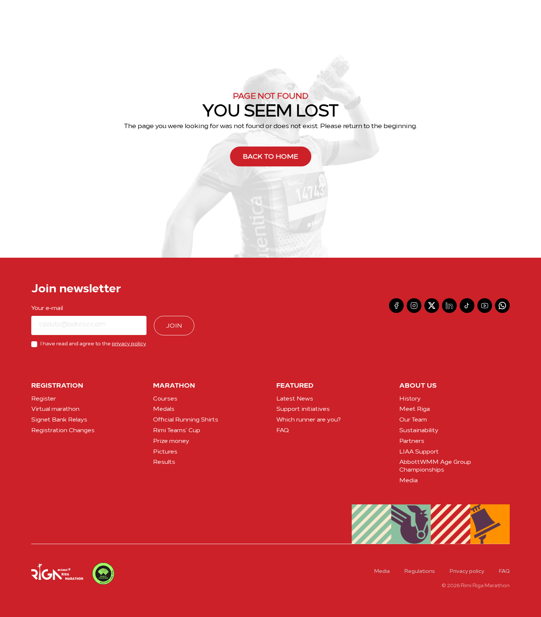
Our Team (413, 420)
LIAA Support (419, 452)
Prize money (171, 441)
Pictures (165, 452)
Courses (165, 399)
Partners (411, 441)
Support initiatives (303, 409)
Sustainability (418, 431)
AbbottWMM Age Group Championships (435, 466)
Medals (163, 409)
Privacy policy (467, 571)
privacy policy (129, 344)
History (410, 399)
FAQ (282, 431)
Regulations (419, 571)
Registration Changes (63, 431)
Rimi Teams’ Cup (176, 431)
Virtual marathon (55, 409)
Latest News (294, 399)
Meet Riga (414, 409)
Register (43, 399)
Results (164, 462)
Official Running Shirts (185, 420)
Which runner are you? (308, 420)
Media (408, 481)
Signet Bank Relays (59, 420)
